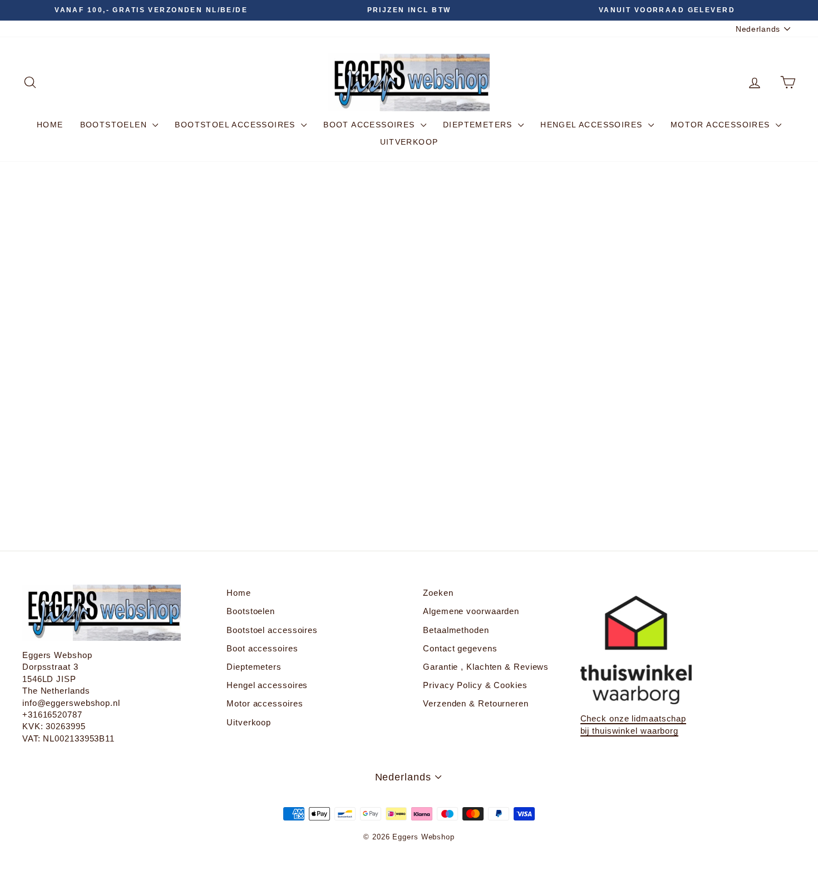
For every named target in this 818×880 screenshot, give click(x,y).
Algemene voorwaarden (471, 611)
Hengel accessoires (592, 124)
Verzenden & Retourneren (476, 703)
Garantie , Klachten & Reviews (486, 666)
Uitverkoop (409, 141)
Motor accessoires (722, 124)
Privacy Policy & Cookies (475, 685)
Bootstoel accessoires (236, 124)
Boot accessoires (370, 124)
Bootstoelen (115, 124)
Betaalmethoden (456, 630)
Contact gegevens (460, 648)
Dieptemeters (479, 124)
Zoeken (438, 592)
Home (50, 124)
